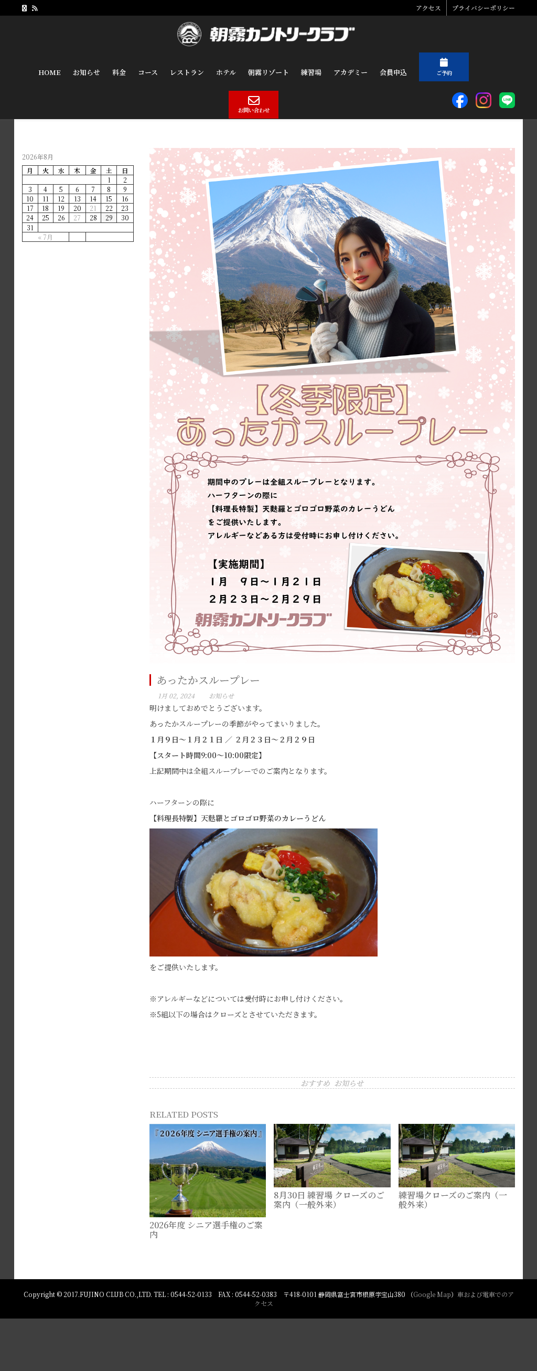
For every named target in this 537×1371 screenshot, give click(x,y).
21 (93, 208)
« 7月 (45, 236)
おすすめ (315, 1083)
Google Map (432, 1294)
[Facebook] (24, 7)
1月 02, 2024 (176, 695)
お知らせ (221, 695)
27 (77, 217)
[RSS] (34, 7)
